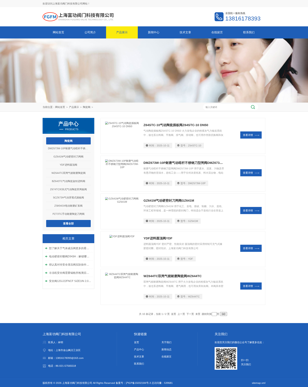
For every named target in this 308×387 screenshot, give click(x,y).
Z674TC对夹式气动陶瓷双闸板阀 (68, 189)
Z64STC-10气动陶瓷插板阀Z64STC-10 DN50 (175, 125)
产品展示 (122, 32)
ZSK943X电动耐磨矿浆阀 (68, 205)
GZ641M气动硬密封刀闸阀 (68, 156)
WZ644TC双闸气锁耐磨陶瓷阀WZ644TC (172, 276)
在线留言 (217, 32)
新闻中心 (153, 32)
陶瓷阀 (86, 107)
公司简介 (90, 32)
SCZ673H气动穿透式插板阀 (68, 197)
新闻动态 (166, 349)
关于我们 (166, 342)
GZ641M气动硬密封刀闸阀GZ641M (168, 200)
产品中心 (139, 349)
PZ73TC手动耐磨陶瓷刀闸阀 (68, 213)
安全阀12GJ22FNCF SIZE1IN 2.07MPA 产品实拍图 (70, 280)
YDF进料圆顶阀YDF (157, 238)
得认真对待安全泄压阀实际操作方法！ (70, 264)
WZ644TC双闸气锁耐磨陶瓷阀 (69, 173)
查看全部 (68, 223)
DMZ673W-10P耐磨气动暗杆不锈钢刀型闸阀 (69, 148)
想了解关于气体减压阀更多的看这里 (70, 248)
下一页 (190, 314)
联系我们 (249, 32)
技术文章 (185, 32)
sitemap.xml (258, 382)
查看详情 (248, 135)
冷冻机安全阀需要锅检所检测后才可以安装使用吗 (70, 272)
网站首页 (58, 32)
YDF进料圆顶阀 (68, 164)
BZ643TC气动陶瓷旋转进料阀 (68, 181)
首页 (136, 342)
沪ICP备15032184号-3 (138, 382)
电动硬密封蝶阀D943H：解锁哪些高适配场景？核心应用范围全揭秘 (70, 256)
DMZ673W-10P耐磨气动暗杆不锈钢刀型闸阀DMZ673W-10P (186, 163)
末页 (197, 314)
